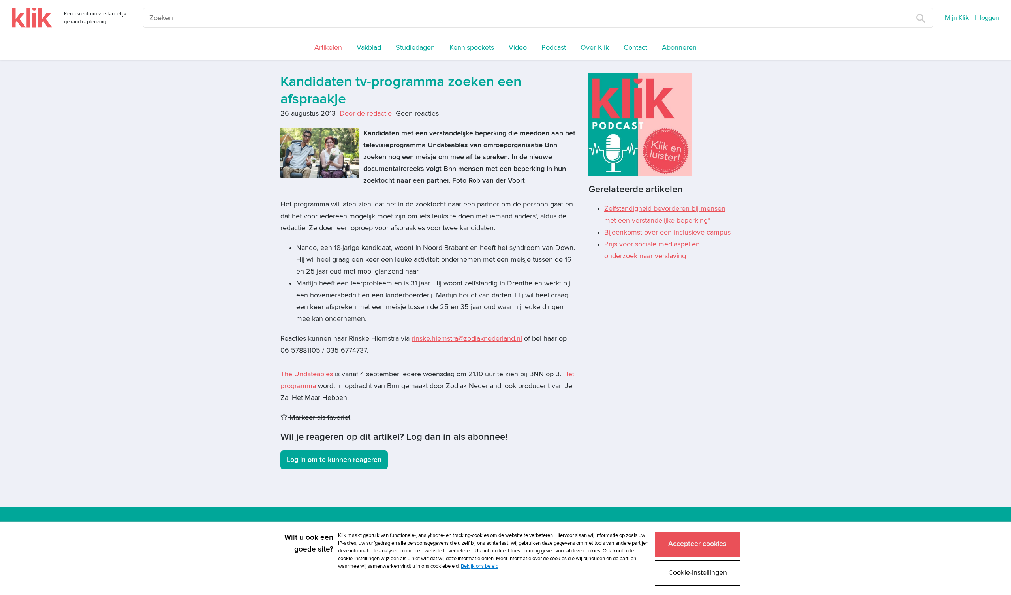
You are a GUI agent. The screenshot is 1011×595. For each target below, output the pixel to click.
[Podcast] (640, 124)
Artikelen (328, 47)
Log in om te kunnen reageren (334, 460)
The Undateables (306, 374)
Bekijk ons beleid (479, 566)
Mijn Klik (957, 18)
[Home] (32, 18)
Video (518, 47)
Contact (635, 47)
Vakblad (369, 47)
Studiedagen (415, 47)
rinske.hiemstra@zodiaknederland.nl (467, 338)
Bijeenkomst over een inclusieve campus (667, 232)
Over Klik (595, 47)
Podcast (553, 47)
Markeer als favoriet (319, 417)
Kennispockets (471, 47)
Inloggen (987, 18)
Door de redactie (366, 113)
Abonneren (679, 47)
